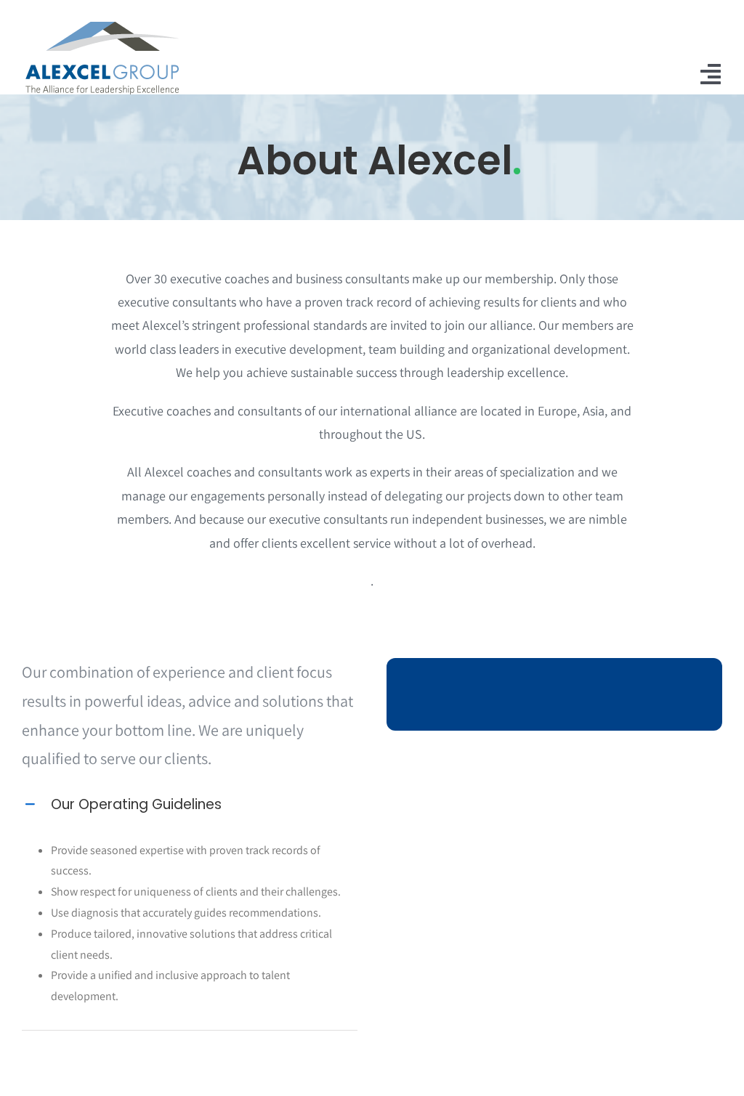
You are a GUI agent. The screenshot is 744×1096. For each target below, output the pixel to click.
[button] (189, 804)
